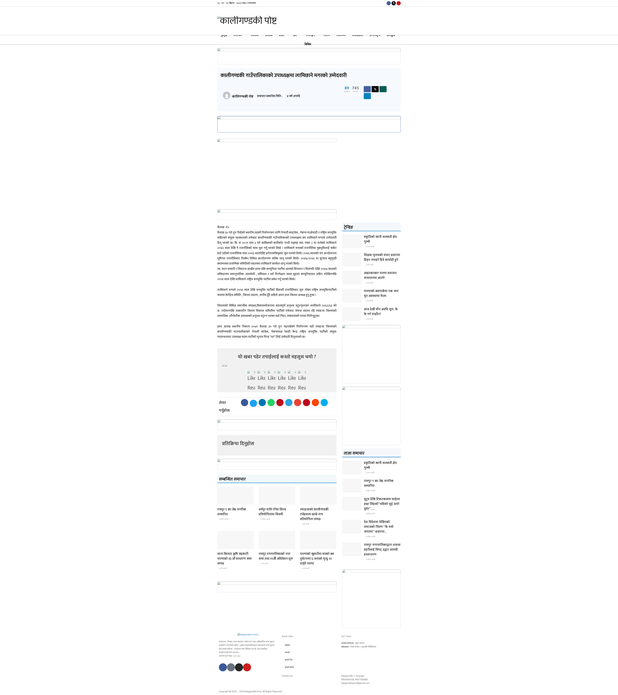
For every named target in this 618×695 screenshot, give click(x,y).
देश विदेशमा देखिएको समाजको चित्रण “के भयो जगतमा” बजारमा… (378, 526)
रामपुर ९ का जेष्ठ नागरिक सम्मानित (231, 512)
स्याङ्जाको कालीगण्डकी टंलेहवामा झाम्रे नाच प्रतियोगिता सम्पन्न (314, 514)
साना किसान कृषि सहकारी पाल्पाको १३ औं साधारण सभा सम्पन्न (234, 558)
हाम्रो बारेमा (289, 667)
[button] (244, 402)
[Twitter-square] (231, 667)
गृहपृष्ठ (223, 35)
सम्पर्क (287, 652)
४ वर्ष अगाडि (223, 568)
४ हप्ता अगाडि (369, 246)
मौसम (326, 35)
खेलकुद (391, 35)
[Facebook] (223, 667)
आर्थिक (269, 35)
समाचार (237, 35)
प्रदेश (281, 35)
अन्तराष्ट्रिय (374, 35)
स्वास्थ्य (255, 35)
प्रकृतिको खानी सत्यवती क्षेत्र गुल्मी (380, 239)
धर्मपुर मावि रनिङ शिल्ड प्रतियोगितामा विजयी (272, 512)
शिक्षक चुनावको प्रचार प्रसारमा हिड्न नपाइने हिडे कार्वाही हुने (382, 257)
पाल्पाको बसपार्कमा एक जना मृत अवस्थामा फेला (381, 293)
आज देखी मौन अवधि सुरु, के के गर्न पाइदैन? (381, 312)
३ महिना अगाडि (223, 519)
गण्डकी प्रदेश (265, 501)
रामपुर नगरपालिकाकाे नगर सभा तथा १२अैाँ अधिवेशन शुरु (276, 556)
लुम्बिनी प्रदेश (224, 501)
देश (295, 35)
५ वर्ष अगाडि (369, 282)
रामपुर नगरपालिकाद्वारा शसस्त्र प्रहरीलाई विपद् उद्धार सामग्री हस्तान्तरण (382, 549)
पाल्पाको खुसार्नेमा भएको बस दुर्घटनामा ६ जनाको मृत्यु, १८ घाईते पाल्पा (317, 558)
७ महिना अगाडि (265, 519)
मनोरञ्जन (310, 35)
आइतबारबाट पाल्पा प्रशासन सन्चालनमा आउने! (380, 275)
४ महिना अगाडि (370, 536)
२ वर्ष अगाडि (305, 524)
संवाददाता (357, 35)
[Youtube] (247, 667)
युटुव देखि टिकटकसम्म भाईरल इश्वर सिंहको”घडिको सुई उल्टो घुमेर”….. (382, 504)
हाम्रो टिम (288, 659)
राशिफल (341, 35)
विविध (307, 44)
